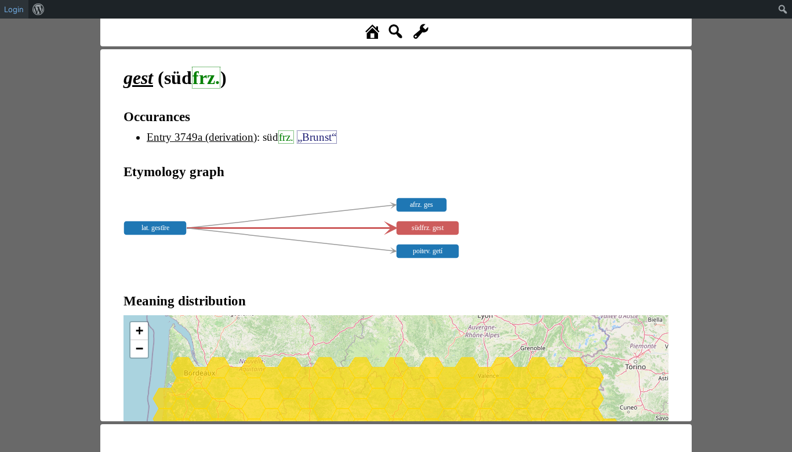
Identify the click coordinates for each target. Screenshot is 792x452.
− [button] (139, 348)
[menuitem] (38, 9)
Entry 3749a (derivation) (202, 137)
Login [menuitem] (14, 9)
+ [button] (139, 330)
